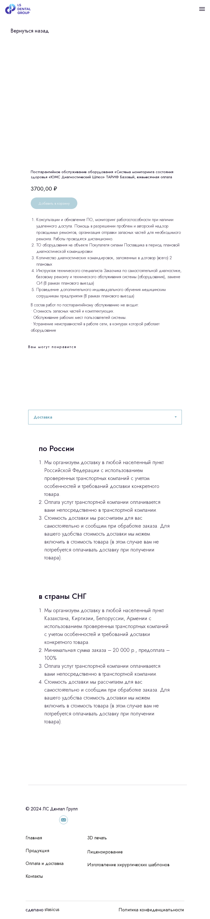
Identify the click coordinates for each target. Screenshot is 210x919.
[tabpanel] (105, 604)
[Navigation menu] (202, 9)
